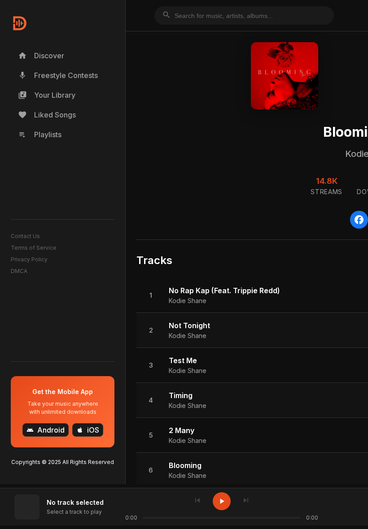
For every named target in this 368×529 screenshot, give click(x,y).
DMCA (19, 271)
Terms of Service (34, 247)
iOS (87, 429)
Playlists (39, 134)
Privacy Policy (29, 259)
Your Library (46, 95)
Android (45, 429)
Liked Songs (47, 114)
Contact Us (25, 236)
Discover (41, 55)
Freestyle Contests (58, 75)
